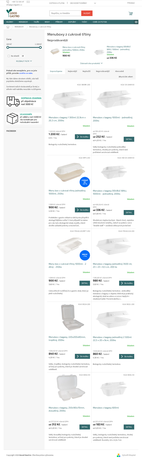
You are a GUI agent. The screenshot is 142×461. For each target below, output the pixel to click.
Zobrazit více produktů (90, 63)
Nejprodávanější (103, 71)
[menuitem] (10, 22)
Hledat (86, 13)
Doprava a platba (56, 3)
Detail (129, 139)
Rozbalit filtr (22, 61)
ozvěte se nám (25, 73)
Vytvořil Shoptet (129, 455)
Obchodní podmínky (78, 3)
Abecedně (119, 71)
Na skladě (17, 56)
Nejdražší (86, 71)
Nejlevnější (72, 71)
